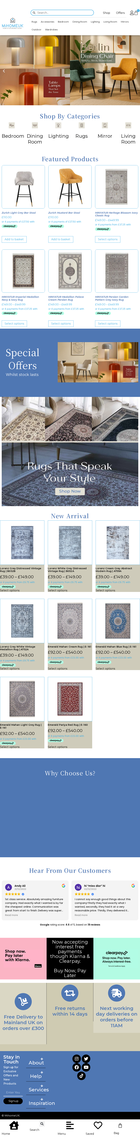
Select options (107, 239)
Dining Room (80, 21)
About (36, 1063)
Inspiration (42, 1103)
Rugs (34, 21)
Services (39, 1090)
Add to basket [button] (14, 239)
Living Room (110, 21)
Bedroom (63, 21)
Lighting (95, 21)
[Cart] (120, 1125)
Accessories (47, 21)
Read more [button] (11, 915)
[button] (4, 71)
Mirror (105, 136)
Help (36, 1076)
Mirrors (125, 21)
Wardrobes (51, 29)
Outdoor (36, 29)
